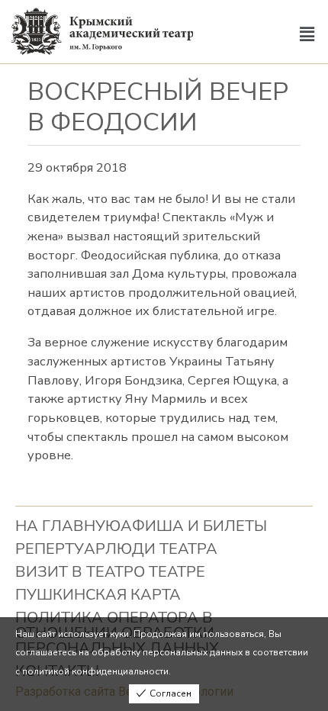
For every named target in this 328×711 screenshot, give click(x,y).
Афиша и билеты (194, 526)
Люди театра (161, 549)
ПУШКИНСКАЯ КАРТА (98, 594)
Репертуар (60, 549)
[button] (307, 35)
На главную (68, 526)
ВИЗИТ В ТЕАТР (74, 571)
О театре (169, 571)
